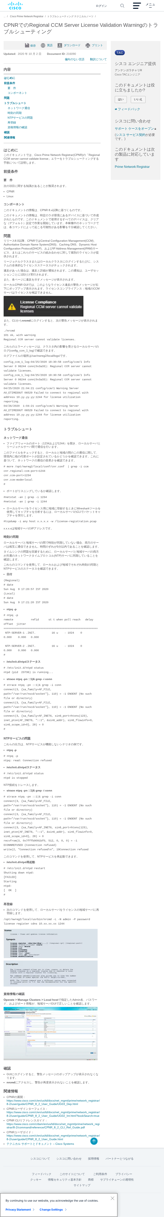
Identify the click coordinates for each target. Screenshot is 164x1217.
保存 (33, 45)
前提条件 (9, 83)
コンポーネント (17, 92)
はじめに (9, 77)
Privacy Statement (18, 1209)
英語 (50, 45)
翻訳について (98, 59)
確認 (7, 132)
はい (121, 99)
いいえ (138, 99)
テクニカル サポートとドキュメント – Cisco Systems (40, 1143)
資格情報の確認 (17, 127)
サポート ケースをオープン (134, 128)
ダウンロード (72, 45)
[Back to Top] (94, 1141)
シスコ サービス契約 (130, 134)
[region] (59, 1205)
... (4, 16)
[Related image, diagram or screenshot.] (43, 315)
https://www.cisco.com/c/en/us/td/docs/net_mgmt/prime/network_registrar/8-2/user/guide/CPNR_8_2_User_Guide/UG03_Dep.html (53, 1102)
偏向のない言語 (74, 59)
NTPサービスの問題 (20, 117)
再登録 (12, 122)
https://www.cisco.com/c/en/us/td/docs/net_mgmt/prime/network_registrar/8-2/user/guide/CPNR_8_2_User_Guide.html (53, 1137)
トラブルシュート (15, 103)
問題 (7, 97)
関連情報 (9, 137)
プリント (97, 45)
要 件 (12, 88)
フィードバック (129, 109)
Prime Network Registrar (132, 166)
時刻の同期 (15, 112)
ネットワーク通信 (19, 108)
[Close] (112, 1198)
